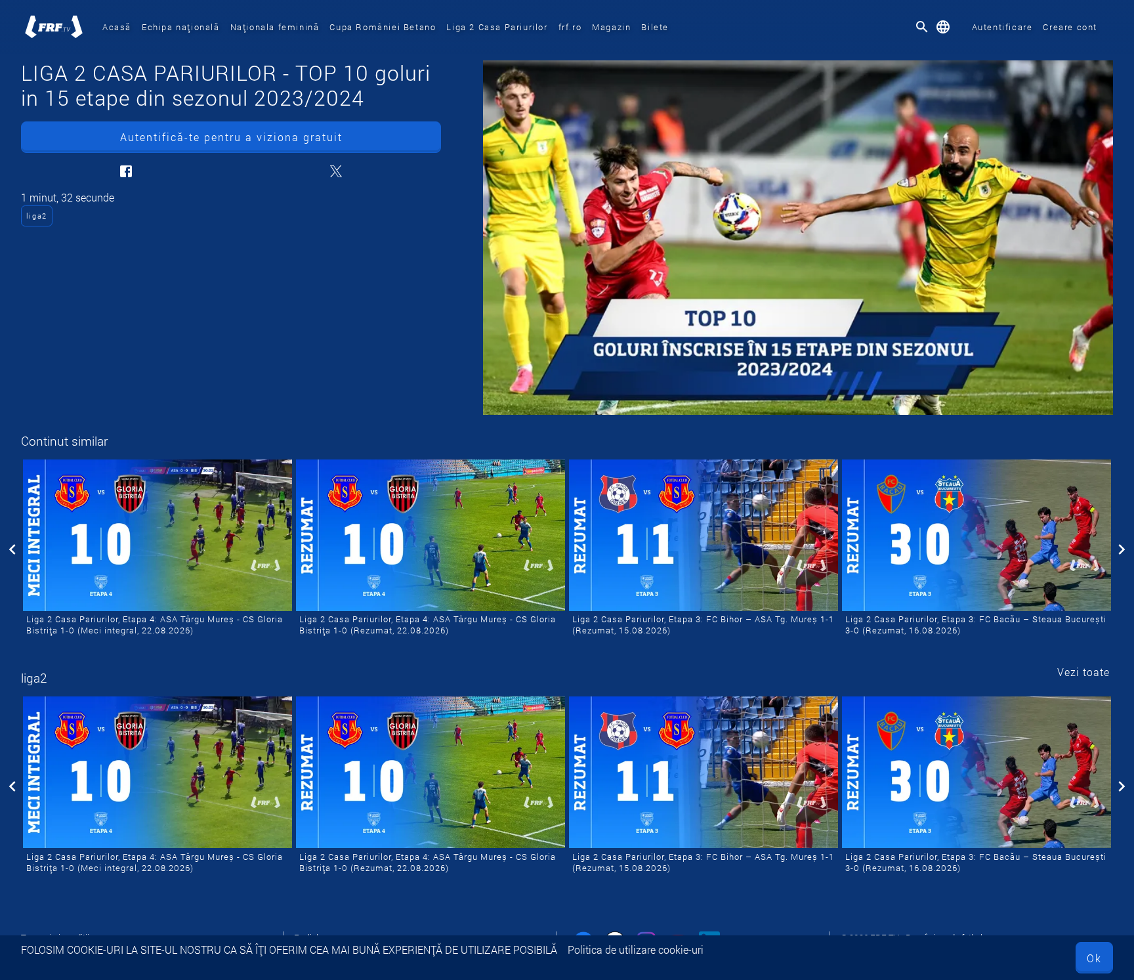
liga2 (36, 215)
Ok (1094, 958)
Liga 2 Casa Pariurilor (496, 27)
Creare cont (1070, 27)
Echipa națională (181, 27)
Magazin (611, 27)
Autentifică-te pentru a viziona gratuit (231, 137)
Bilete (655, 27)
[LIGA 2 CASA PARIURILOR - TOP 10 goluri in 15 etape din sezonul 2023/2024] (798, 237)
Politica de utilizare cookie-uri (636, 949)
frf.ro (570, 27)
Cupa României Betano (382, 27)
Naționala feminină (275, 27)
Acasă (116, 27)
